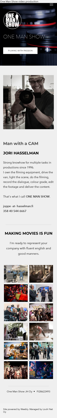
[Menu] (51, 4)
